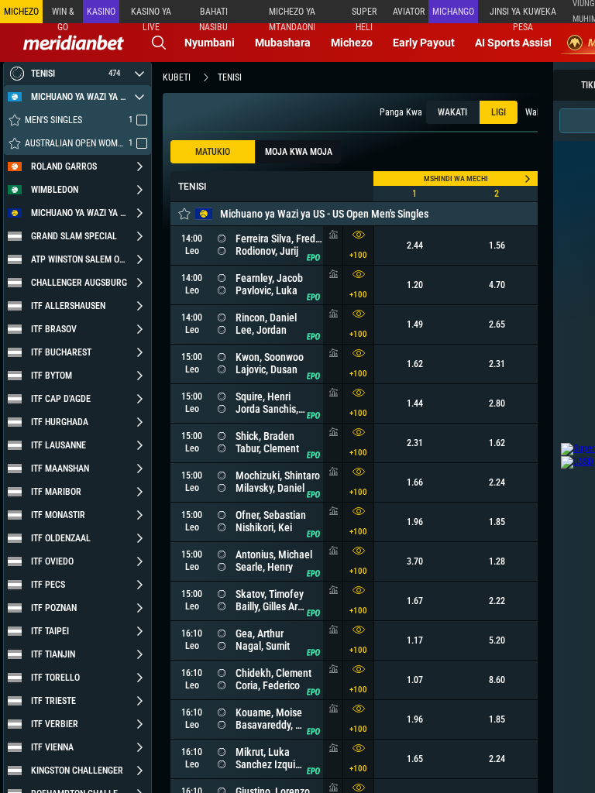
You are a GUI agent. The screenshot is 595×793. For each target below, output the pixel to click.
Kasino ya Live (151, 14)
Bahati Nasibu (213, 14)
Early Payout (424, 42)
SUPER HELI (364, 14)
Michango (453, 11)
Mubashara (283, 42)
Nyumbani (209, 42)
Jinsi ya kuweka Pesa (523, 14)
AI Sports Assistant (522, 42)
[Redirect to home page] (73, 42)
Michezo (352, 42)
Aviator (409, 11)
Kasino (101, 11)
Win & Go (63, 14)
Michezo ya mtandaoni (292, 14)
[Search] (158, 42)
